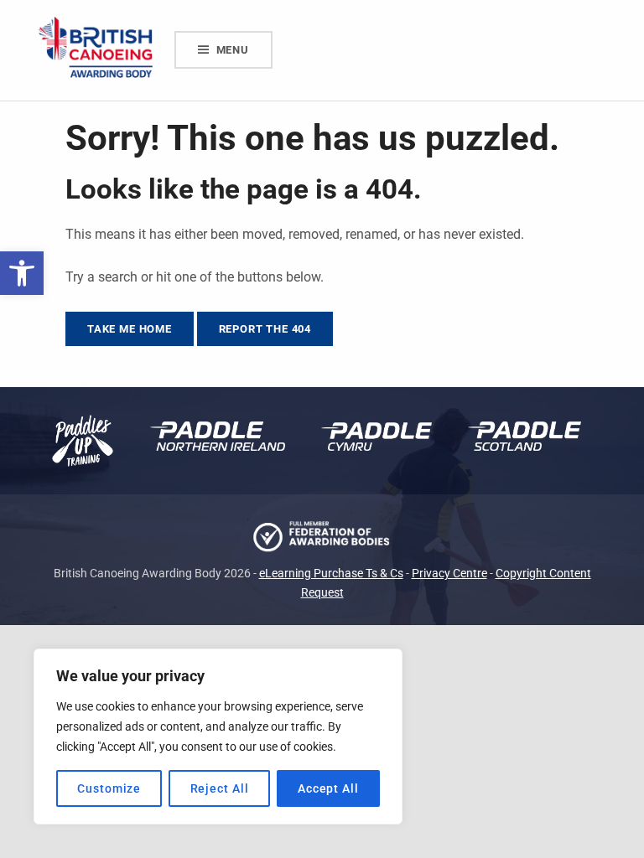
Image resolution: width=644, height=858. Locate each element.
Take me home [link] (129, 329)
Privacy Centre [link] (449, 573)
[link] (22, 273)
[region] (218, 736)
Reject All (219, 788)
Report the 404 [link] (265, 329)
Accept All (328, 788)
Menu (232, 50)
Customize (109, 788)
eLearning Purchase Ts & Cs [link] (331, 573)
